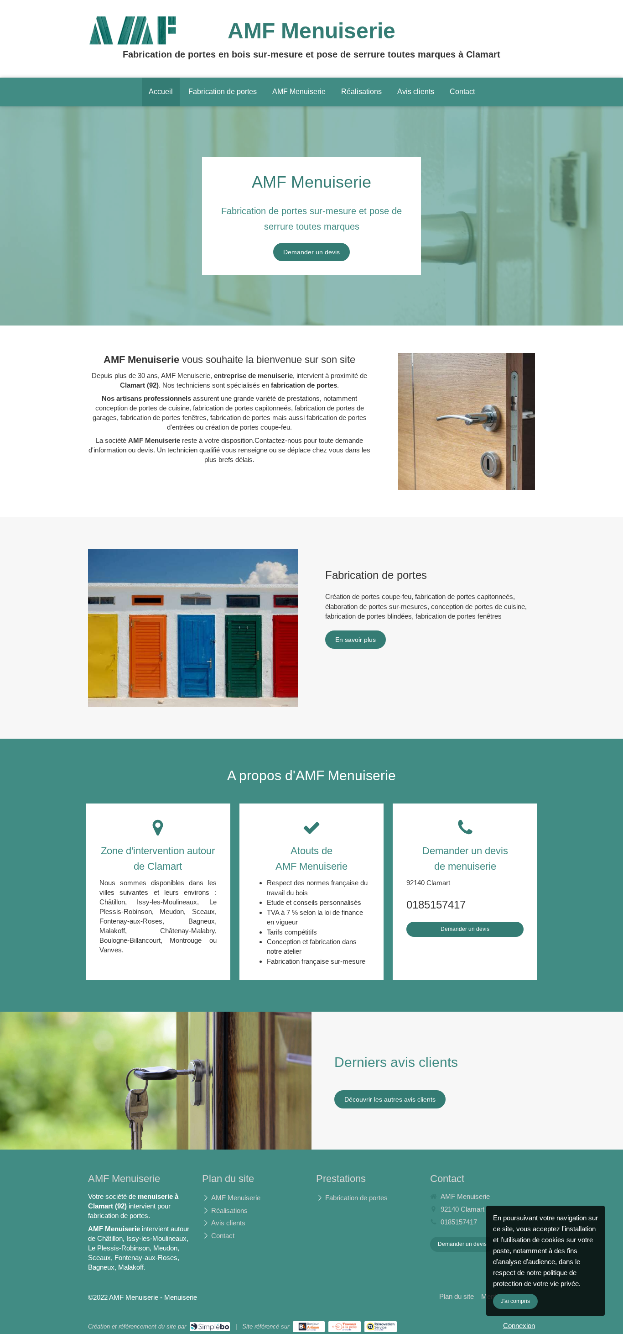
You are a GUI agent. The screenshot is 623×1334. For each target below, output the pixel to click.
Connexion (519, 1325)
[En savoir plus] (193, 628)
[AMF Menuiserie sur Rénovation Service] (380, 1326)
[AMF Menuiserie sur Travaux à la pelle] (344, 1326)
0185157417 (436, 904)
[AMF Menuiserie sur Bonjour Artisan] (309, 1326)
